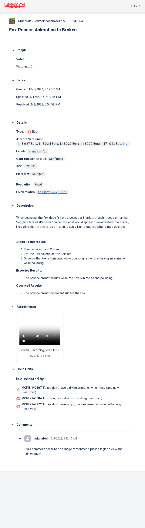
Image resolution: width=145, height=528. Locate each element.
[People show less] (13, 50)
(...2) (125, 143)
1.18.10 (62, 192)
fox (45, 151)
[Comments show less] (13, 425)
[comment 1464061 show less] (20, 438)
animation (35, 151)
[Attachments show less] (13, 307)
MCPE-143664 (73, 21)
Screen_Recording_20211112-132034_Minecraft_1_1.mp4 (59, 350)
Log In (135, 6)
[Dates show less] (13, 80)
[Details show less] (13, 122)
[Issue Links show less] (13, 369)
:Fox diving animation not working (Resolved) (62, 398)
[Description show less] (13, 205)
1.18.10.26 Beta (47, 192)
